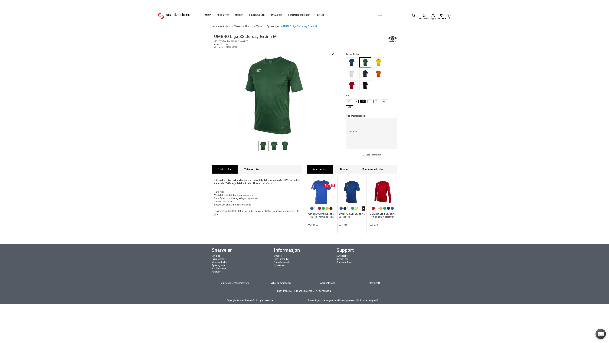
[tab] (225, 169)
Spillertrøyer (273, 26)
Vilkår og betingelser (281, 283)
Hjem (227, 26)
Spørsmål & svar (345, 262)
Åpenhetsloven (327, 283)
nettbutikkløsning (339, 300)
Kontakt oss (342, 259)
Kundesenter (343, 256)
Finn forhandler (281, 259)
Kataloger (276, 15)
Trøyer (259, 26)
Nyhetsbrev (279, 265)
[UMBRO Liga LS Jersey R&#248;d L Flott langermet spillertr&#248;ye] (383, 192)
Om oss (278, 256)
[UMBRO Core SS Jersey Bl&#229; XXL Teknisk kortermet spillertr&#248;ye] (321, 192)
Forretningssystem (317, 300)
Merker (239, 15)
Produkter (223, 15)
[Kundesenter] (424, 15)
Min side (216, 256)
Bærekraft (375, 283)
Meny (208, 15)
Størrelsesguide (282, 262)
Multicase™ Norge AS (367, 300)
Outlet (320, 15)
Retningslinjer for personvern (234, 283)
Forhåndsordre (219, 268)
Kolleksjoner (257, 15)
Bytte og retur (219, 265)
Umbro (248, 26)
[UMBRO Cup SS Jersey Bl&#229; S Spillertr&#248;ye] (352, 192)
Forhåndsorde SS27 (299, 15)
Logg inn (433, 15)
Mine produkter (219, 262)
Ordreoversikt (218, 259)
